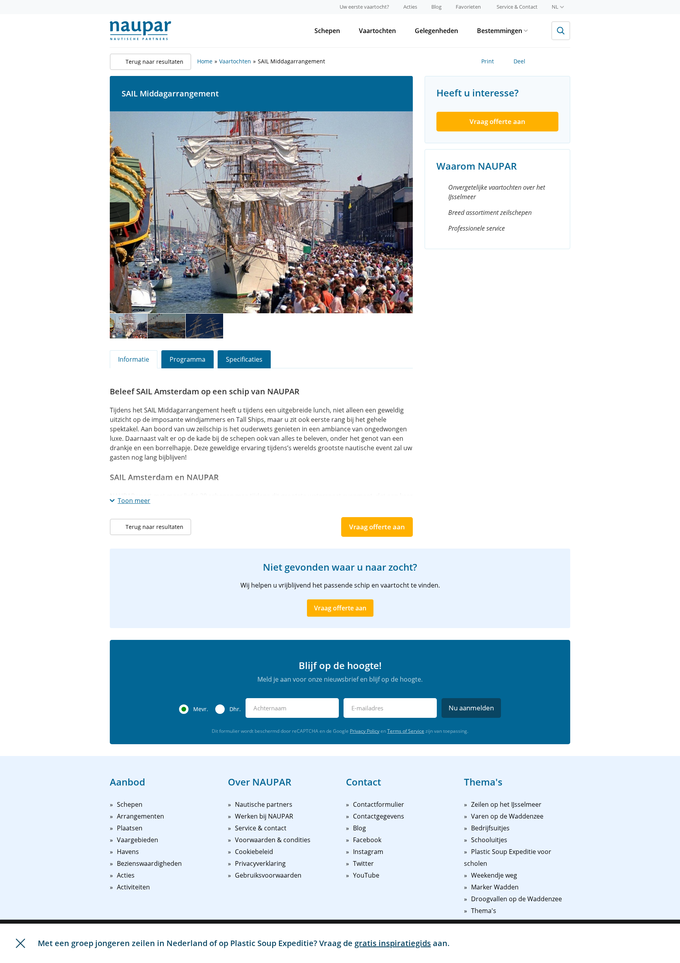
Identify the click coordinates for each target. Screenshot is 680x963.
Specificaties (244, 359)
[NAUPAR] (140, 30)
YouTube (366, 875)
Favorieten (468, 6)
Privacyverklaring (260, 863)
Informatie (133, 359)
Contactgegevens (378, 816)
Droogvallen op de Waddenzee (516, 899)
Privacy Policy (364, 731)
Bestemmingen (499, 30)
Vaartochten (377, 30)
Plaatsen (129, 828)
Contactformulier (378, 804)
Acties (410, 6)
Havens (128, 851)
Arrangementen (140, 816)
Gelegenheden (436, 30)
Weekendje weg (494, 875)
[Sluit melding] (20, 943)
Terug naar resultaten (154, 61)
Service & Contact (517, 6)
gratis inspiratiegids (393, 943)
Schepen (327, 30)
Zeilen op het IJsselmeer (506, 804)
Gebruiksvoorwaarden (268, 875)
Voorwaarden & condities (272, 839)
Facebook (367, 839)
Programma (187, 359)
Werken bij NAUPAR (264, 816)
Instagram (368, 851)
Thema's (483, 910)
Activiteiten (133, 887)
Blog (436, 6)
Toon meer (134, 500)
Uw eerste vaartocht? (364, 6)
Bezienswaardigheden (149, 863)
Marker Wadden (495, 887)
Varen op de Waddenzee (507, 816)
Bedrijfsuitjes (490, 828)
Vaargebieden (137, 839)
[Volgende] (403, 212)
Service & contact (260, 828)
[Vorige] (119, 212)
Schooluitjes (489, 839)
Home (205, 61)
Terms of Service (405, 731)
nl (555, 6)
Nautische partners (263, 804)
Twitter (363, 863)
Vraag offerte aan (377, 526)
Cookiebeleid (254, 851)
